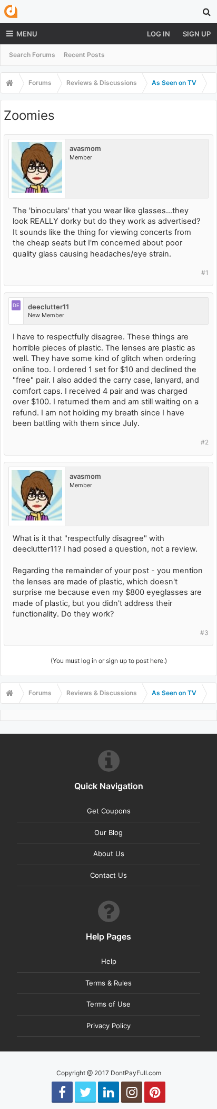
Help (108, 961)
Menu (26, 34)
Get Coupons (109, 811)
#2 (205, 442)
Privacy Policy (108, 1025)
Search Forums (32, 55)
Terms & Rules (108, 983)
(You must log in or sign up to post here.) (109, 661)
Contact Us (108, 875)
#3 (204, 633)
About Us (108, 853)
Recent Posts (84, 55)
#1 (205, 273)
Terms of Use (108, 1004)
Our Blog (108, 832)
